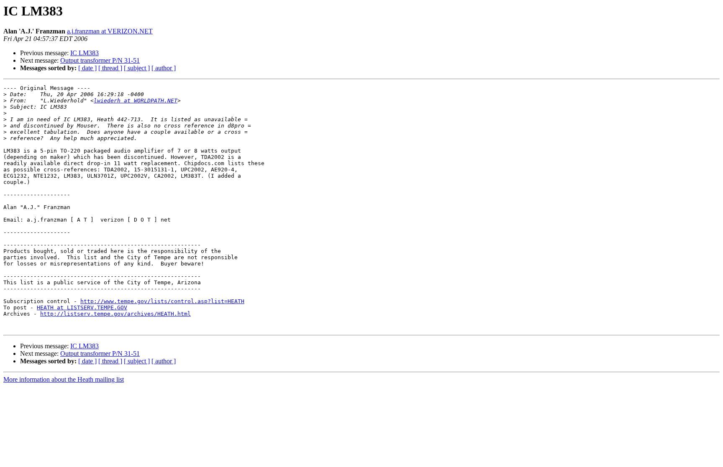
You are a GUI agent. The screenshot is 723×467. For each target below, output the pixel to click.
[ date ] (87, 67)
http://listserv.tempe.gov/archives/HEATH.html (115, 314)
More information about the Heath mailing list (63, 379)
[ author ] (163, 67)
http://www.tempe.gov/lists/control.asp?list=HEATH (162, 301)
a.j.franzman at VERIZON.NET (110, 31)
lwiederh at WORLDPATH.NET (135, 100)
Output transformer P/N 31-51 (100, 60)
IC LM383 (84, 52)
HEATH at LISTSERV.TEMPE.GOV (82, 307)
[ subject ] (137, 67)
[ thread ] (110, 67)
